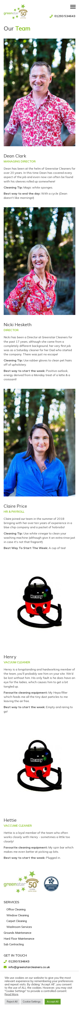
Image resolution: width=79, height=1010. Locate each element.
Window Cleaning (17, 915)
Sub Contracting (14, 944)
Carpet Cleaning (16, 921)
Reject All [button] (12, 1001)
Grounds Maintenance (17, 932)
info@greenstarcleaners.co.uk (29, 967)
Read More (11, 994)
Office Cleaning (16, 909)
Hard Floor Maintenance (19, 938)
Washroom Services (19, 927)
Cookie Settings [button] (32, 1001)
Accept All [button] (52, 1001)
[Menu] (73, 7)
